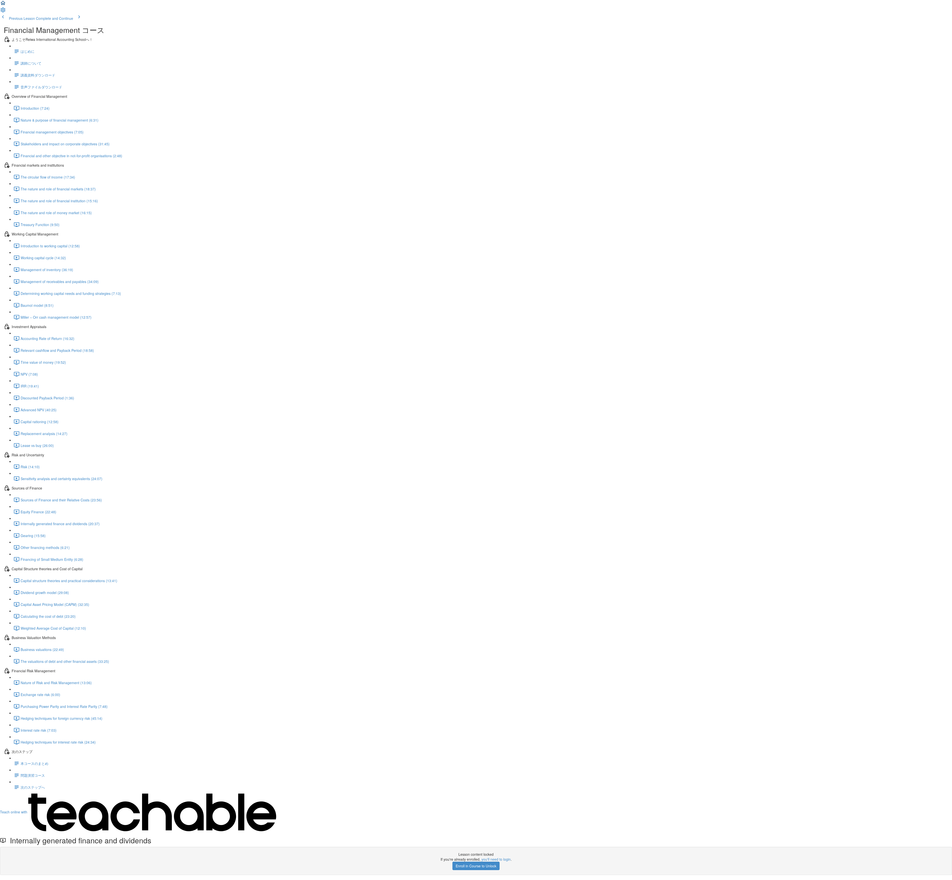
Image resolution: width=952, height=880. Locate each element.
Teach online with (14, 811)
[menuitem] (3, 11)
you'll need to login (496, 859)
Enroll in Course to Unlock (476, 865)
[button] (3, 4)
